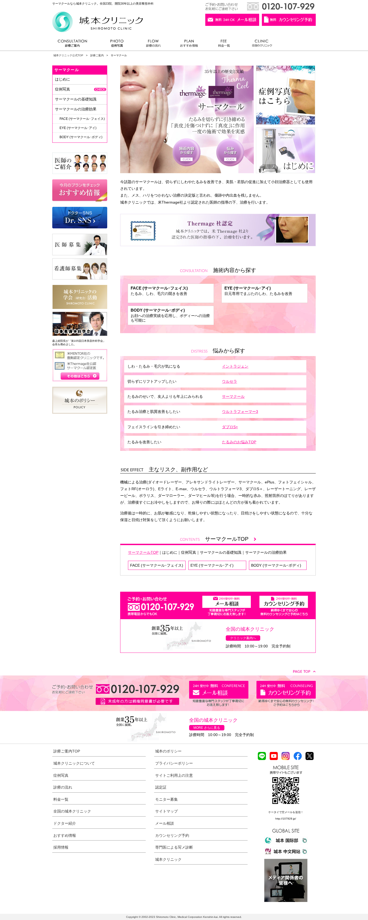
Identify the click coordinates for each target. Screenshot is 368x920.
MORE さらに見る (206, 728)
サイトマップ (166, 811)
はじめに (169, 552)
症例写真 (117, 45)
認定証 (160, 787)
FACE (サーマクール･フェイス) (156, 565)
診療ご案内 (75, 45)
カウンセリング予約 (172, 835)
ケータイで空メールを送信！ (285, 812)
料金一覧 (224, 45)
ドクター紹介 (64, 823)
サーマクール (233, 396)
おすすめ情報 (189, 45)
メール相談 (164, 823)
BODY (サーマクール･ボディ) (276, 565)
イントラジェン (235, 366)
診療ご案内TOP (66, 751)
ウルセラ (229, 381)
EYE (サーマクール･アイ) (212, 565)
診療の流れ (153, 45)
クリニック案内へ (243, 638)
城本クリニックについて (74, 763)
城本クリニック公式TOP (68, 55)
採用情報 (60, 847)
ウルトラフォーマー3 (240, 411)
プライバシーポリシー (174, 763)
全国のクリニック (259, 45)
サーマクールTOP (229, 539)
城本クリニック (168, 859)
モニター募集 (166, 799)
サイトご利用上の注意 (174, 775)
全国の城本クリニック (72, 811)
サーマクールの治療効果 (266, 552)
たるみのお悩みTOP (239, 442)
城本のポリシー (168, 751)
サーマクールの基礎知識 (220, 552)
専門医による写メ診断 (174, 847)
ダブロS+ (230, 427)
